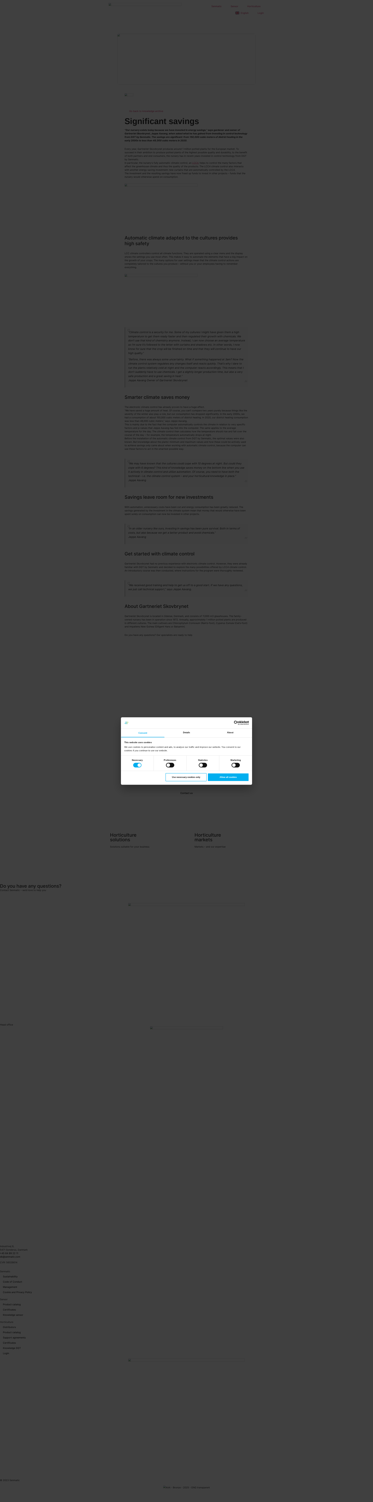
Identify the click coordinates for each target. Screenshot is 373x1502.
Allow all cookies (228, 777)
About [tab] (230, 732)
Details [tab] (186, 732)
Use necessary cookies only (186, 777)
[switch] (170, 765)
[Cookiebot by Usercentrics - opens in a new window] (236, 723)
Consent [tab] (142, 733)
